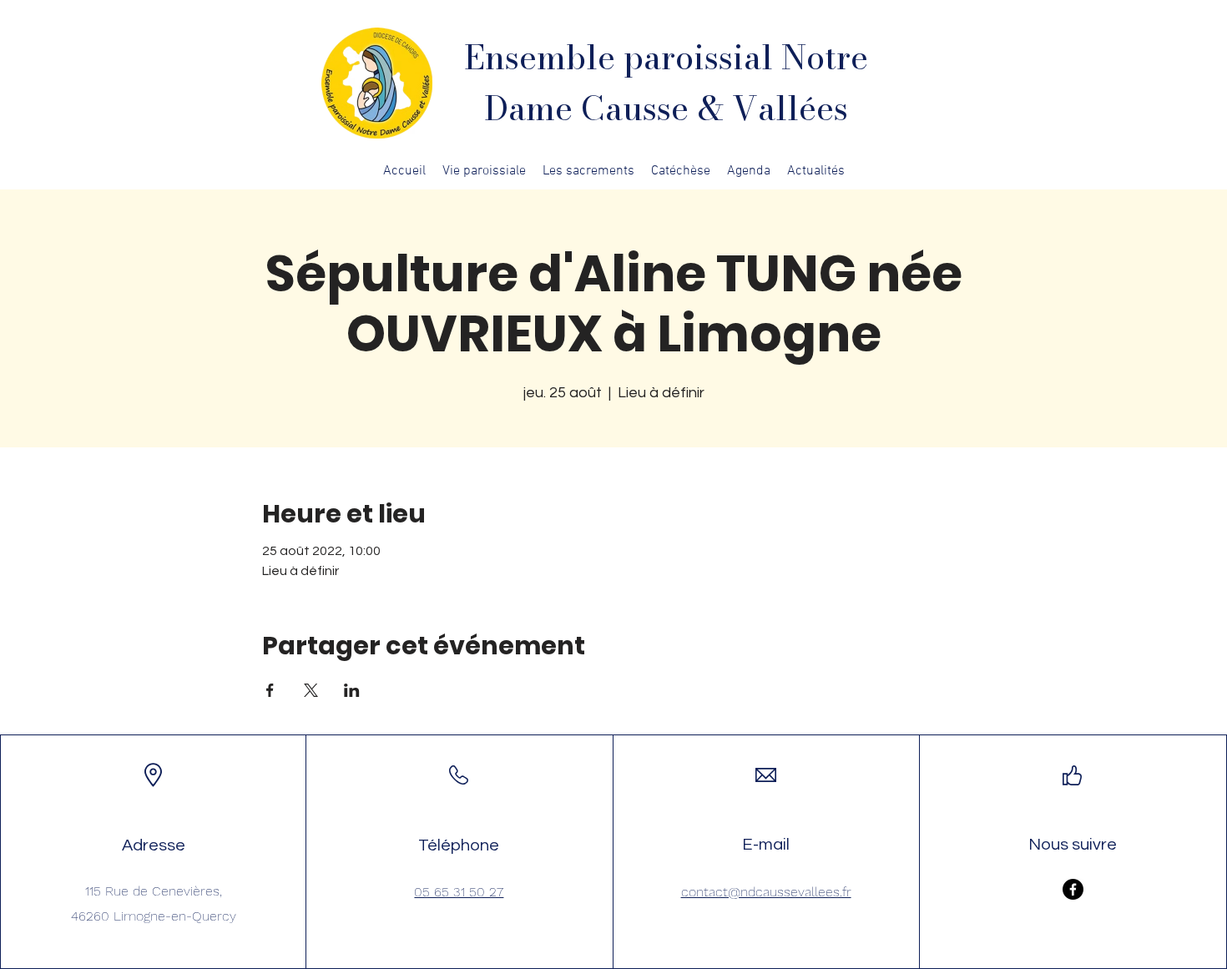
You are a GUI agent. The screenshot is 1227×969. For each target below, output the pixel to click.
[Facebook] (1073, 889)
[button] (484, 171)
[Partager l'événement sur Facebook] (270, 690)
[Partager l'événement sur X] (311, 690)
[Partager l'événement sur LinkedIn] (352, 690)
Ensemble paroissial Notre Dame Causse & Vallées (666, 83)
